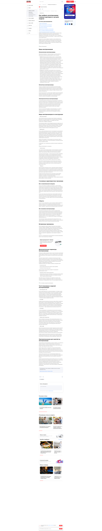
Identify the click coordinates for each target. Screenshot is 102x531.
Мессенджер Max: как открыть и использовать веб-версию (45, 427)
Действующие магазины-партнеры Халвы (46, 371)
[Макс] (65, 24)
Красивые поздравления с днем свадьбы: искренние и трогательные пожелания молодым (58, 427)
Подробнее (50, 528)
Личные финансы (31, 13)
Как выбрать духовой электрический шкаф (57, 408)
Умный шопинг (31, 12)
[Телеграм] (67, 24)
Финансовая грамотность (32, 14)
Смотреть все (60, 439)
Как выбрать (42, 379)
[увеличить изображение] (42, 46)
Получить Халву (43, 245)
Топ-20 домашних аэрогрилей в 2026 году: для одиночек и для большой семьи (46, 452)
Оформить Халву (70, 1)
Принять (61, 528)
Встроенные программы (43, 27)
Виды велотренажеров (43, 23)
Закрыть (61, 525)
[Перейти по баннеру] (70, 11)
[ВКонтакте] (69, 24)
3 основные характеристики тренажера (46, 26)
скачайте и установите (50, 525)
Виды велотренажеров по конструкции (46, 24)
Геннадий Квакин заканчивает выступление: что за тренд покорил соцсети (46, 477)
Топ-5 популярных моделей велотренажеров (46, 30)
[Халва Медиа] (28, 2)
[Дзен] (71, 24)
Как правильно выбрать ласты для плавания (45, 408)
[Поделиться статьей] (42, 9)
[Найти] (62, 1)
